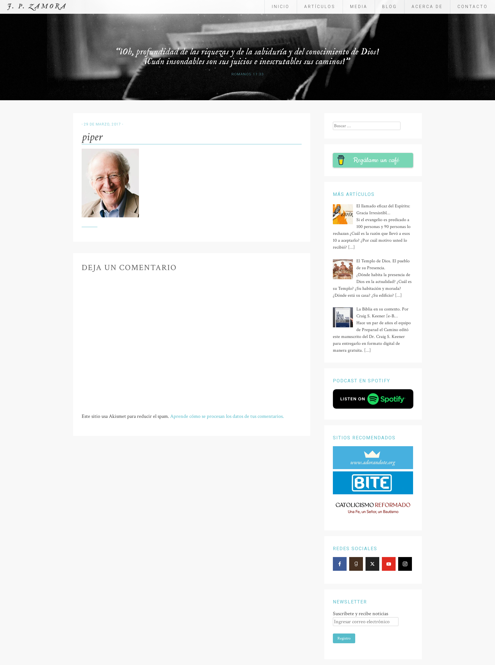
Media (359, 6)
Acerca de (427, 6)
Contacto (472, 6)
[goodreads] (356, 564)
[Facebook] (340, 564)
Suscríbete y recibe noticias (360, 613)
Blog (389, 6)
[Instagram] (405, 564)
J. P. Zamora (37, 6)
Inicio (281, 6)
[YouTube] (389, 564)
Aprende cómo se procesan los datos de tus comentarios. (227, 416)
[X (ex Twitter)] (372, 564)
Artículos (319, 6)
